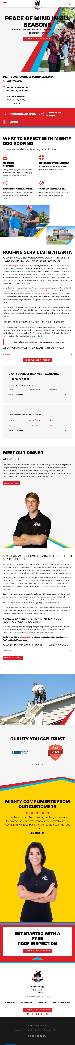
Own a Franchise (61, 1003)
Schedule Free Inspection (37, 38)
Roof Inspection (46, 288)
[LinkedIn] (42, 1014)
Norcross (11, 425)
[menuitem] (18, 1029)
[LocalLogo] (37, 5)
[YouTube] (47, 1014)
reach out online (36, 342)
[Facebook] (33, 1014)
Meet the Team (11, 483)
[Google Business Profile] (28, 1014)
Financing (10, 1003)
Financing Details (13, 658)
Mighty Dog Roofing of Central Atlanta (15, 266)
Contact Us (27, 1003)
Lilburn (51, 420)
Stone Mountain (34, 425)
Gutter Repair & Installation (25, 291)
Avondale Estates (34, 420)
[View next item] (42, 764)
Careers (42, 1003)
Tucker (51, 425)
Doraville (11, 420)
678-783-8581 (37, 987)
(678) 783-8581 (15, 81)
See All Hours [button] (14, 104)
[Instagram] (37, 1014)
